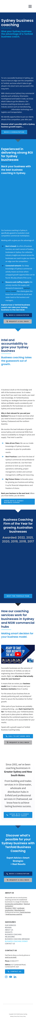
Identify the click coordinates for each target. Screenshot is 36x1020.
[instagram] (6, 977)
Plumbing (8, 908)
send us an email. (11, 957)
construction (6, 109)
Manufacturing (19, 910)
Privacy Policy (23, 1016)
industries (24, 902)
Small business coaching (14, 914)
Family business (25, 912)
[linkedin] (15, 977)
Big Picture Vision (12, 479)
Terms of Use (16, 1016)
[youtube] (10, 977)
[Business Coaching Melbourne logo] (6, 5)
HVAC (14, 908)
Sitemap (12, 1016)
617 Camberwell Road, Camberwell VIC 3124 (15, 966)
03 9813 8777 (14, 961)
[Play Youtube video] (18, 654)
